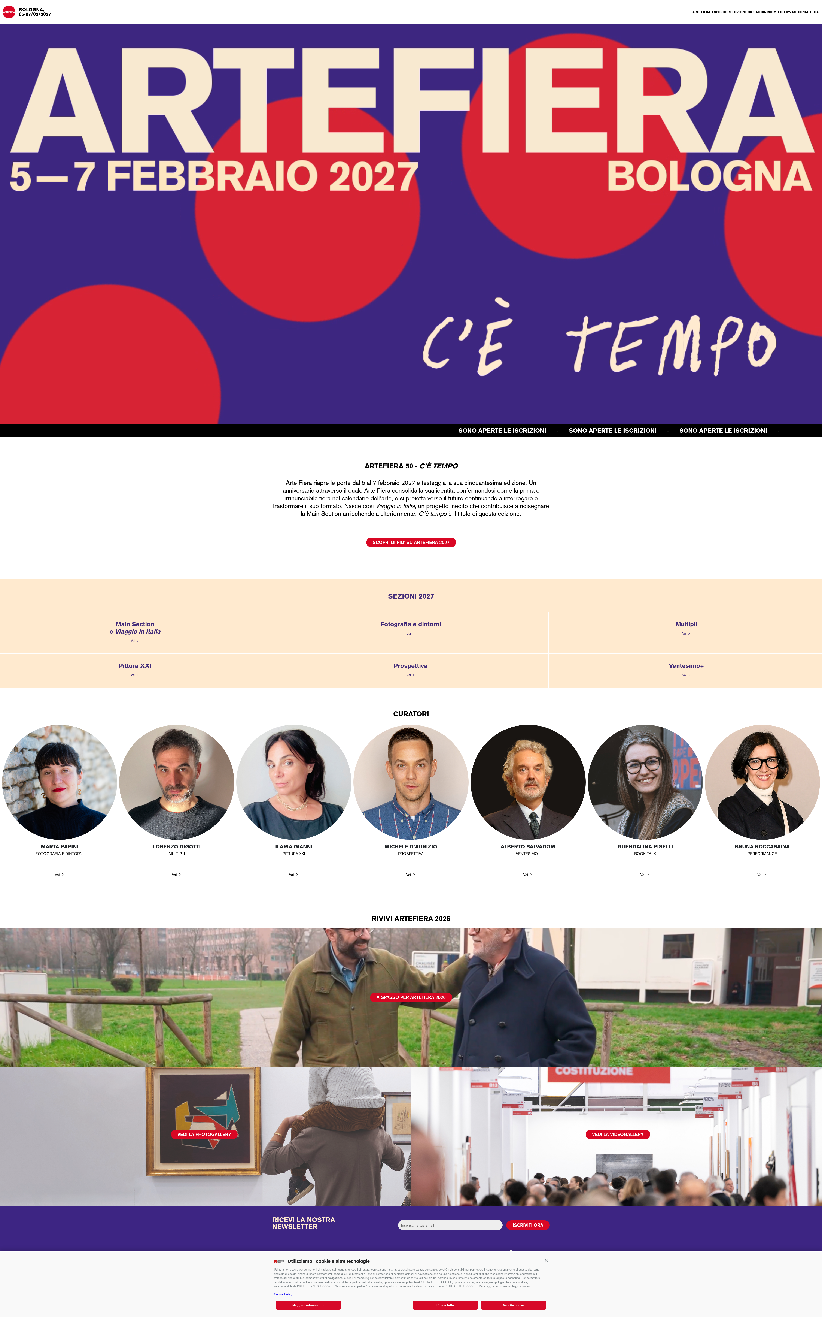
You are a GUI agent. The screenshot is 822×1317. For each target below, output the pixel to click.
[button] (546, 1260)
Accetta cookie (514, 1305)
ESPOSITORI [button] (721, 12)
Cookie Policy (283, 1294)
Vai (133, 641)
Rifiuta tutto (445, 1305)
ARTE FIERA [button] (701, 12)
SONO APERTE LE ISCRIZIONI (103, 430)
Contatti (805, 12)
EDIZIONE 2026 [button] (743, 12)
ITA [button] (816, 12)
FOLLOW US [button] (787, 12)
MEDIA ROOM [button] (766, 12)
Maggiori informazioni (308, 1305)
